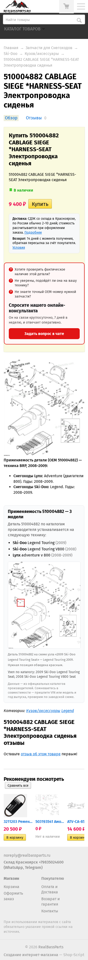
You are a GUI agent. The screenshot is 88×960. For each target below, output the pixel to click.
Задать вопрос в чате (44, 333)
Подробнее (33, 232)
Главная (11, 47)
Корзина (11, 886)
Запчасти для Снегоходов (49, 47)
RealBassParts (50, 947)
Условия (18, 248)
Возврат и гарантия (50, 902)
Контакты (49, 911)
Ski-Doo (10, 53)
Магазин (11, 878)
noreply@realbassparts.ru (27, 855)
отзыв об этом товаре (41, 754)
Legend (67, 710)
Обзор (11, 118)
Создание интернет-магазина (31, 954)
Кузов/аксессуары (42, 53)
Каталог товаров (22, 29)
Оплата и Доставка (49, 889)
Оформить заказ (13, 896)
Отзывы (34, 118)
